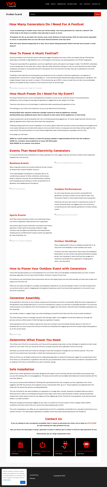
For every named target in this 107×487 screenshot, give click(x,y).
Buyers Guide (72, 4)
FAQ (81, 4)
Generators (61, 4)
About (53, 4)
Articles (87, 4)
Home (47, 4)
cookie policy (7, 479)
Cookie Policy (34, 475)
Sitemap (32, 478)
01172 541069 (91, 423)
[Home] (11, 4)
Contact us (96, 4)
